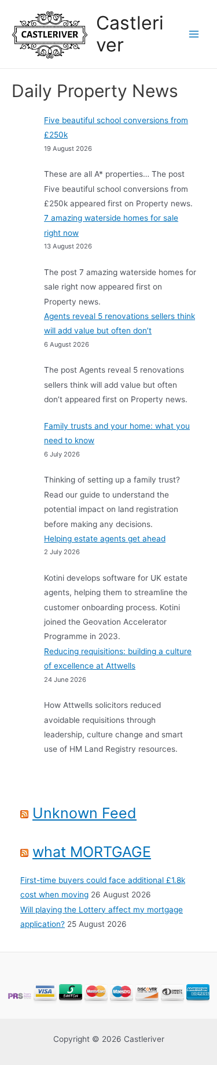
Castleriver (130, 34)
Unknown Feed (84, 813)
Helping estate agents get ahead (104, 538)
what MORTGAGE (91, 851)
